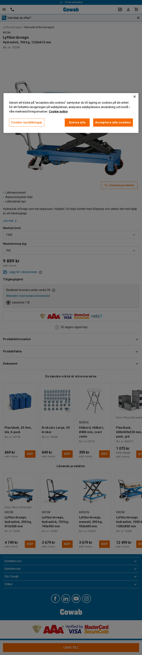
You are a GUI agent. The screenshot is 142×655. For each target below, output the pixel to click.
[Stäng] (134, 96)
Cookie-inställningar (26, 122)
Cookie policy (58, 111)
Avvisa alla (77, 122)
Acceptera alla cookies (113, 122)
